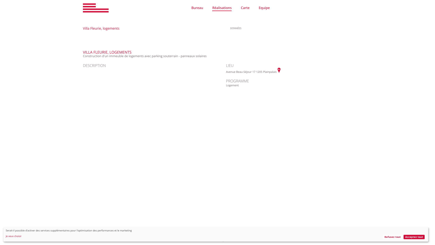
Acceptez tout (414, 237)
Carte (245, 7)
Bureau (197, 7)
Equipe (264, 7)
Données (235, 28)
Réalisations (222, 7)
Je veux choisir (14, 236)
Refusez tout (393, 237)
